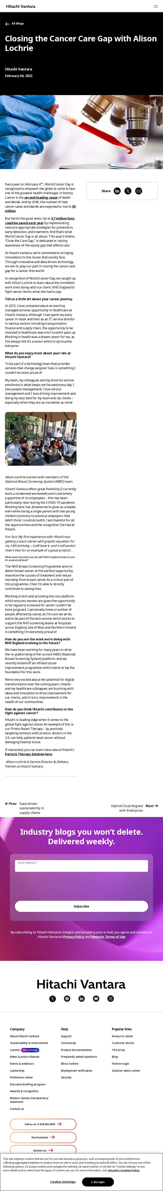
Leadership (17, 1070)
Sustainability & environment (29, 1043)
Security (66, 1077)
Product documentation (76, 1050)
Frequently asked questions (79, 1057)
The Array (118, 1050)
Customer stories (123, 1043)
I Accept (98, 1182)
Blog (115, 1057)
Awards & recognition (24, 1091)
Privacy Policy (73, 937)
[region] (81, 1172)
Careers (15, 1050)
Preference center (21, 1077)
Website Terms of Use (108, 937)
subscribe (81, 906)
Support (66, 1036)
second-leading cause (41, 197)
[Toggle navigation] (155, 6)
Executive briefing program (28, 1084)
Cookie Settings (63, 1182)
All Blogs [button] (18, 23)
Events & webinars (22, 1063)
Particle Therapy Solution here (28, 754)
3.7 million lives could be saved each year (39, 220)
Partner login (120, 1063)
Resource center (122, 1036)
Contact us (17, 1109)
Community (68, 1043)
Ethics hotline (69, 1063)
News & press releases (24, 1057)
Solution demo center (126, 1070)
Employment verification (77, 1070)
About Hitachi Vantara (24, 1036)
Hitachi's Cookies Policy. (124, 1170)
